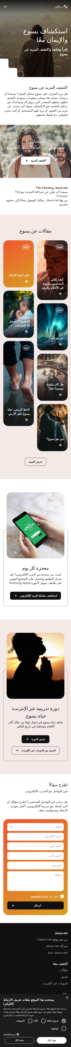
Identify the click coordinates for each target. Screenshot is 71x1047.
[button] (35, 1034)
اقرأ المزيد (7, 1015)
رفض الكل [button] (19, 1040)
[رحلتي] (61, 6)
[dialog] (35, 1020)
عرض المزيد (35, 461)
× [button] (67, 997)
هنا (61, 200)
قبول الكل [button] (51, 1040)
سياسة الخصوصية (39, 896)
